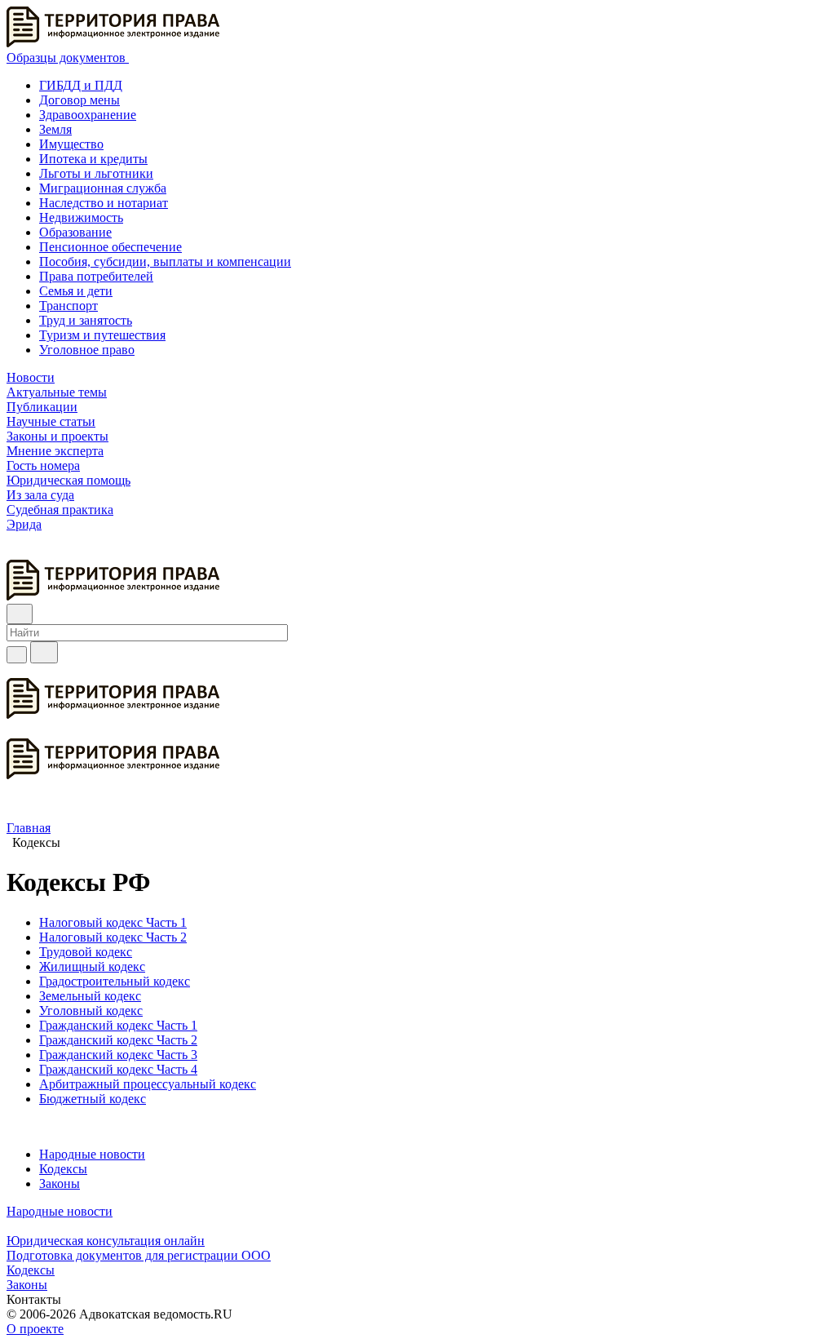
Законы (59, 1183)
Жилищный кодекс (92, 966)
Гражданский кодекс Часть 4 (118, 1069)
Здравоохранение (87, 115)
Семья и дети (76, 291)
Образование (75, 232)
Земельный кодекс (90, 996)
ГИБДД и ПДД (80, 85)
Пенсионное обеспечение (110, 247)
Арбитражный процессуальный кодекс (147, 1084)
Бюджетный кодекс (92, 1099)
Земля (55, 129)
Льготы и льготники (96, 173)
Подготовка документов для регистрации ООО (139, 1255)
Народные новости (92, 1154)
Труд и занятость (85, 320)
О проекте (35, 1329)
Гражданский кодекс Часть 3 (118, 1055)
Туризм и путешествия (102, 335)
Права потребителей (96, 276)
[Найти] (44, 652)
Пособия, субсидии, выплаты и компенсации (165, 261)
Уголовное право (87, 350)
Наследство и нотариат (103, 203)
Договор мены (79, 100)
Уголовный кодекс (91, 1010)
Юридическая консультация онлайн (106, 1241)
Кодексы (63, 1169)
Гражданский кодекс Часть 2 (118, 1040)
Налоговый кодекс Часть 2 (113, 937)
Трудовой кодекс (85, 952)
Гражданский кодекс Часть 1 (118, 1025)
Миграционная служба (102, 188)
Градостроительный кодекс (114, 981)
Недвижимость (81, 217)
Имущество (71, 144)
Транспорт (68, 305)
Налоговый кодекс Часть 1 (113, 922)
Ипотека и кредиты (93, 159)
